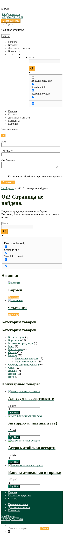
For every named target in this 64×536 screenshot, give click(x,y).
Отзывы (13, 498)
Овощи (12, 352)
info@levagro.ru (11, 14)
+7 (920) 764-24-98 (12, 17)
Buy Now (13, 297)
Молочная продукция (20, 343)
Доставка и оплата (19, 48)
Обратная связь (11, 21)
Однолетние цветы (26, 361)
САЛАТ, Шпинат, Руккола (23, 364)
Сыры (11, 367)
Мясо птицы (15, 349)
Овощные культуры (26, 358)
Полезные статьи (18, 504)
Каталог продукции (19, 495)
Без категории (16, 337)
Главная (12, 41)
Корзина (13, 123)
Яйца (11, 376)
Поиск (12, 525)
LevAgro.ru (7, 24)
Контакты (14, 51)
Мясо (11, 346)
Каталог (13, 45)
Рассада (12, 355)
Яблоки (12, 370)
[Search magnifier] (32, 68)
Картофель (14, 340)
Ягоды (12, 373)
